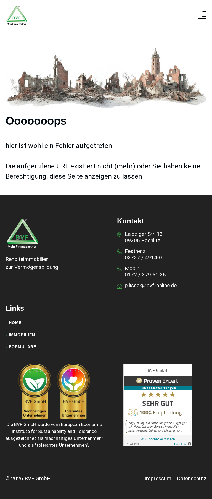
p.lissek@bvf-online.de (151, 285)
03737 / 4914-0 (143, 257)
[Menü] (202, 15)
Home (15, 323)
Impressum (158, 478)
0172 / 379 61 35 (145, 274)
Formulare (22, 347)
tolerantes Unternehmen (61, 445)
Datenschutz (191, 478)
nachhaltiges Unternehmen (73, 438)
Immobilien (22, 335)
